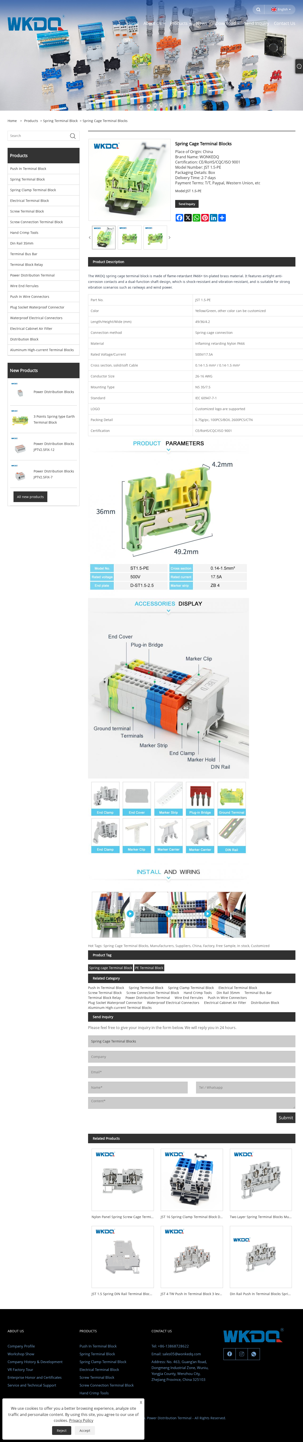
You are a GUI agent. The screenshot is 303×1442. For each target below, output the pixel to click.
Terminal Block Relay (26, 264)
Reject (62, 1430)
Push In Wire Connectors (29, 296)
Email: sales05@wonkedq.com (176, 1353)
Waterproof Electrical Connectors (36, 318)
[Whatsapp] (254, 1354)
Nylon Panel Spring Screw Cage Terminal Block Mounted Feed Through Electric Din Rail (124, 1217)
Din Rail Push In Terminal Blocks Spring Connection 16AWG (262, 1294)
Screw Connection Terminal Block (36, 222)
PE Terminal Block (149, 968)
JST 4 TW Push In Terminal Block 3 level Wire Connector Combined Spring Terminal (193, 1294)
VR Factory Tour (20, 1369)
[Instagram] (242, 1354)
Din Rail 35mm (21, 243)
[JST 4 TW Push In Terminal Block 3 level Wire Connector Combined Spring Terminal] (191, 1255)
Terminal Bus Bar (23, 254)
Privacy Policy (81, 1420)
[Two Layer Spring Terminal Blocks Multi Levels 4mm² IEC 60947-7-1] (260, 1178)
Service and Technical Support (32, 1385)
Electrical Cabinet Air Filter (31, 328)
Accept (85, 1430)
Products (31, 120)
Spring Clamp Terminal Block (33, 190)
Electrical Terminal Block (29, 200)
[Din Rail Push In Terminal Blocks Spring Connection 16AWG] (260, 1255)
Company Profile (21, 1346)
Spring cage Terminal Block (110, 968)
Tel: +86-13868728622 (170, 1346)
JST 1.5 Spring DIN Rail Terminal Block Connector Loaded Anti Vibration (124, 1294)
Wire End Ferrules (24, 286)
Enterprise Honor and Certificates (35, 1377)
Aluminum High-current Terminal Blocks (42, 350)
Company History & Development (35, 1361)
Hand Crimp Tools (24, 232)
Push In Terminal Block (28, 168)
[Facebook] (229, 1354)
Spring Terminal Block (60, 120)
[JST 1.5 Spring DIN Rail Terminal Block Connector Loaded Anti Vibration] (122, 1255)
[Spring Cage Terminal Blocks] (104, 237)
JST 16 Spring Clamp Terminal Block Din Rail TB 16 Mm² (193, 1217)
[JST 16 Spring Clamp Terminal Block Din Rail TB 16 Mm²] (191, 1178)
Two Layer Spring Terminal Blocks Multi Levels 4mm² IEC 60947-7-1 (262, 1217)
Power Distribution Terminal (32, 275)
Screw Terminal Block (27, 211)
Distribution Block (24, 339)
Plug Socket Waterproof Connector (37, 307)
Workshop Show (21, 1353)
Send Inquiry (187, 204)
